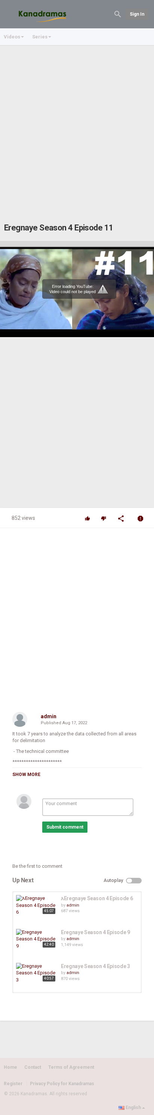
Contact (32, 1067)
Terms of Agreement (71, 1067)
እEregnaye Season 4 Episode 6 (97, 898)
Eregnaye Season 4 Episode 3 (95, 966)
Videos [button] (12, 37)
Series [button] (39, 37)
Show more (26, 774)
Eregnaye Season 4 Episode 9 (95, 932)
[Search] (117, 13)
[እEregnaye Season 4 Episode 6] (36, 905)
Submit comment (64, 827)
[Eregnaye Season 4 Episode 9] (36, 939)
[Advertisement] (77, 126)
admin (48, 716)
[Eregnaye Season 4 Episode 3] (36, 973)
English (133, 1107)
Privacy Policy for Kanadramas (62, 1083)
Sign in (137, 14)
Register (13, 1083)
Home (10, 1067)
